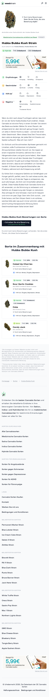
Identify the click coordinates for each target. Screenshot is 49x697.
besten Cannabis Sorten (29, 400)
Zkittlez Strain (8, 545)
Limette (30, 88)
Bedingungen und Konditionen (15, 512)
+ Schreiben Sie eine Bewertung (16, 223)
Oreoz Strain (7, 600)
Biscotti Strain (8, 558)
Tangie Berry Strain (10, 643)
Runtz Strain (7, 573)
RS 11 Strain (7, 563)
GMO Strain (7, 628)
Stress (38, 96)
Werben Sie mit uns (41, 71)
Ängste (21, 96)
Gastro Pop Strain (9, 605)
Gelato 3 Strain (8, 540)
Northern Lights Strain (11, 615)
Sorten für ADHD (9, 479)
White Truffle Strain (10, 595)
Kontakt (5, 502)
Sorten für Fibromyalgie (12, 484)
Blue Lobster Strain (10, 530)
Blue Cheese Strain (10, 633)
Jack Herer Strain (9, 583)
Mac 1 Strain (7, 610)
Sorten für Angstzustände (13, 464)
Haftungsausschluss (11, 690)
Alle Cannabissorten (10, 431)
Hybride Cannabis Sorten (12, 451)
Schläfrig (30, 79)
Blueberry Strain (9, 638)
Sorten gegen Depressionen (14, 474)
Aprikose (22, 88)
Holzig (37, 88)
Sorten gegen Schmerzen (13, 469)
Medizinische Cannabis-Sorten (15, 436)
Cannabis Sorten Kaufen (12, 497)
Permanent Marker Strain (13, 525)
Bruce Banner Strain (10, 578)
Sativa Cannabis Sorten (12, 441)
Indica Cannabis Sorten (12, 446)
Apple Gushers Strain (11, 648)
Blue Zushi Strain (9, 568)
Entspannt (39, 79)
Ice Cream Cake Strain (11, 535)
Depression (30, 96)
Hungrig (22, 79)
